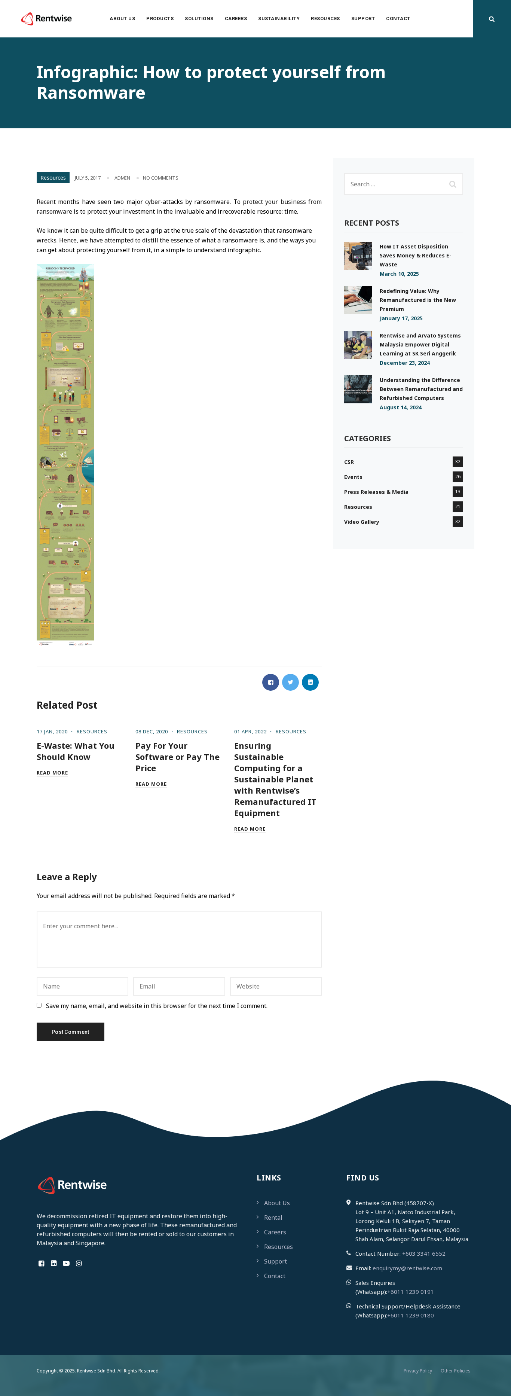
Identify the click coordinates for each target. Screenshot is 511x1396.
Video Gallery (361, 521)
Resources (325, 18)
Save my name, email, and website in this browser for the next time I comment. (156, 1006)
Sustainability (279, 18)
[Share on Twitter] (290, 682)
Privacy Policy (418, 1371)
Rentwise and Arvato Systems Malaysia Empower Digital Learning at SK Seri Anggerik (420, 344)
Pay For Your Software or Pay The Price (177, 756)
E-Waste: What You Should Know (75, 751)
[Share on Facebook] (270, 682)
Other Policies (456, 1371)
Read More (52, 773)
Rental (273, 1217)
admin (122, 177)
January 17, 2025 (401, 318)
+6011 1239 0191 (410, 1291)
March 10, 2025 (399, 273)
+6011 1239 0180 (410, 1315)
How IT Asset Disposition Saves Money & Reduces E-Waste (416, 255)
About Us (122, 18)
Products (160, 18)
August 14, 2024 (401, 407)
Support (363, 18)
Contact (398, 18)
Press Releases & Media (376, 491)
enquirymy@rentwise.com (407, 1268)
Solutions (199, 18)
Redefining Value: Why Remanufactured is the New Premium (418, 299)
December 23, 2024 (405, 362)
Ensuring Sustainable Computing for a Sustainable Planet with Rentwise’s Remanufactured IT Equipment (275, 779)
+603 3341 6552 (424, 1253)
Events (353, 476)
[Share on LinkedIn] (310, 682)
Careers (236, 18)
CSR (349, 461)
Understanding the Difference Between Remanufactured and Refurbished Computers (421, 388)
